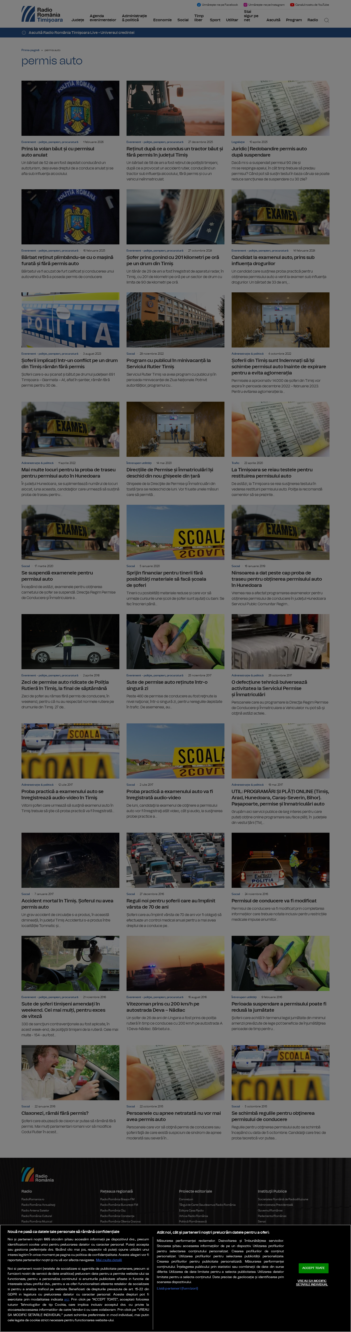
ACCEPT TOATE (313, 1268)
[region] (175, 1278)
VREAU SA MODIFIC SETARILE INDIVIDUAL (312, 1282)
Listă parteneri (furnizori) (177, 1288)
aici (66, 1299)
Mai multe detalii (109, 1260)
